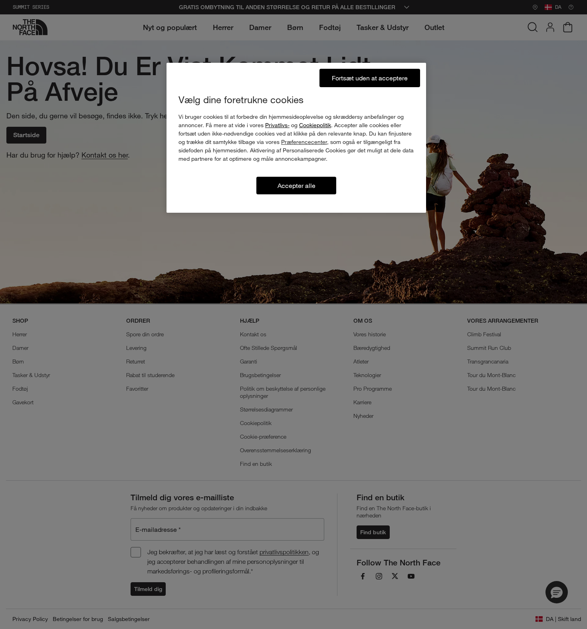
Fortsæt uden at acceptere (370, 78)
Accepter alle (296, 185)
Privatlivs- (277, 125)
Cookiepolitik (315, 125)
